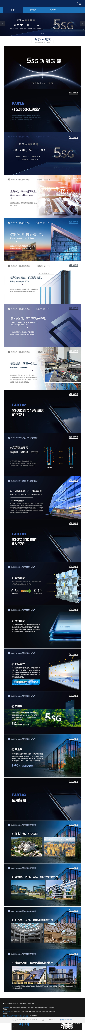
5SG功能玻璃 (14, 1007)
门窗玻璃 (43, 1007)
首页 (12, 10)
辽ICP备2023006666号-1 (66, 1020)
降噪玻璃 (37, 1007)
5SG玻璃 (20, 1007)
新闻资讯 (23, 1003)
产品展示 (53, 10)
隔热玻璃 (26, 1007)
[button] (6, 24)
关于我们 (32, 10)
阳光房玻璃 (49, 1007)
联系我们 (31, 1003)
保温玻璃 (31, 1007)
